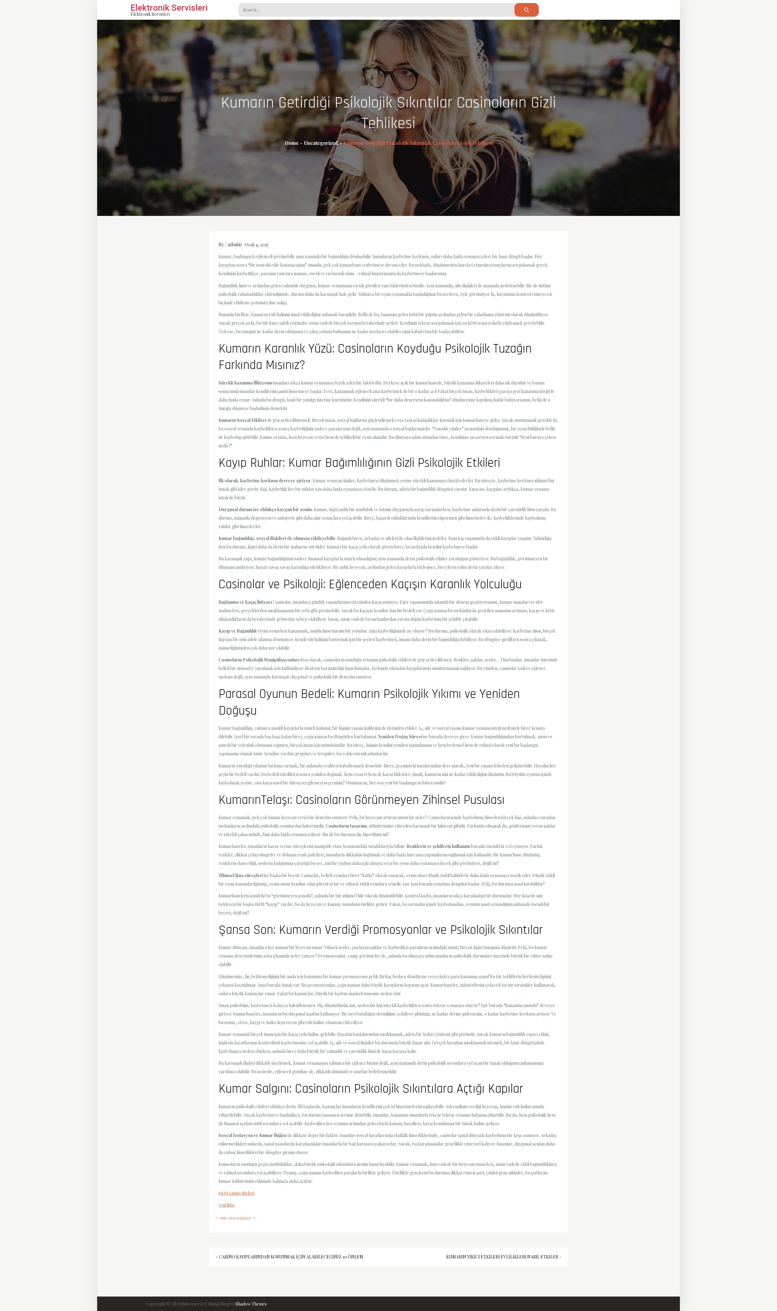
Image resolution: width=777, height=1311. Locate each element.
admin (235, 244)
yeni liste (227, 1205)
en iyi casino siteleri (236, 1193)
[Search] (526, 10)
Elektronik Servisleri (169, 8)
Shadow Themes (251, 1304)
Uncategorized (235, 1218)
